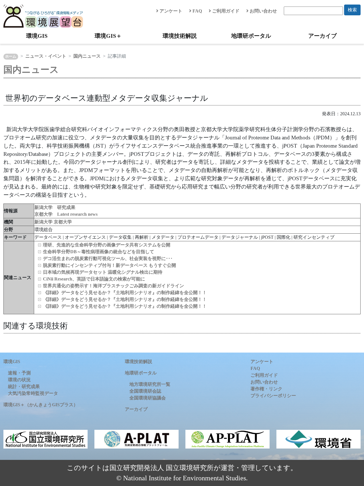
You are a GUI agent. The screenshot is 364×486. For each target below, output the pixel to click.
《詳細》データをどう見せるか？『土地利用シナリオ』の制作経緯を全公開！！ (125, 292)
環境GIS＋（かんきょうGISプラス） (40, 404)
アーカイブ (322, 36)
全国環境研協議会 (147, 397)
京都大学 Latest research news (66, 214)
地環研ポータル (251, 36)
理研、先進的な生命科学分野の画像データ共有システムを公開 (106, 244)
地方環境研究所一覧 (149, 384)
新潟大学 (44, 221)
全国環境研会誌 (145, 391)
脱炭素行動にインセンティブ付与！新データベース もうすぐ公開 (109, 265)
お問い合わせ (263, 11)
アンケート (170, 11)
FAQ (196, 11)
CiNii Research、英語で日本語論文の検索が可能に (94, 278)
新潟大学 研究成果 (54, 207)
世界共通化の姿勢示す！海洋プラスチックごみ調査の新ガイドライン (113, 285)
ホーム (10, 56)
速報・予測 (19, 372)
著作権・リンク (266, 388)
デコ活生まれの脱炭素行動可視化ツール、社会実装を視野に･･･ (108, 258)
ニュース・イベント (45, 56)
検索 (352, 9)
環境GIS (36, 36)
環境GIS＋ (108, 36)
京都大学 (63, 221)
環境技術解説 (180, 36)
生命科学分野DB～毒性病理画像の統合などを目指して (98, 251)
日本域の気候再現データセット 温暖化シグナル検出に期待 (102, 272)
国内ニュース (87, 56)
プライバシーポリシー (273, 395)
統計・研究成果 (24, 386)
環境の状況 (19, 379)
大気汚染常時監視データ (33, 393)
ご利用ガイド (225, 11)
